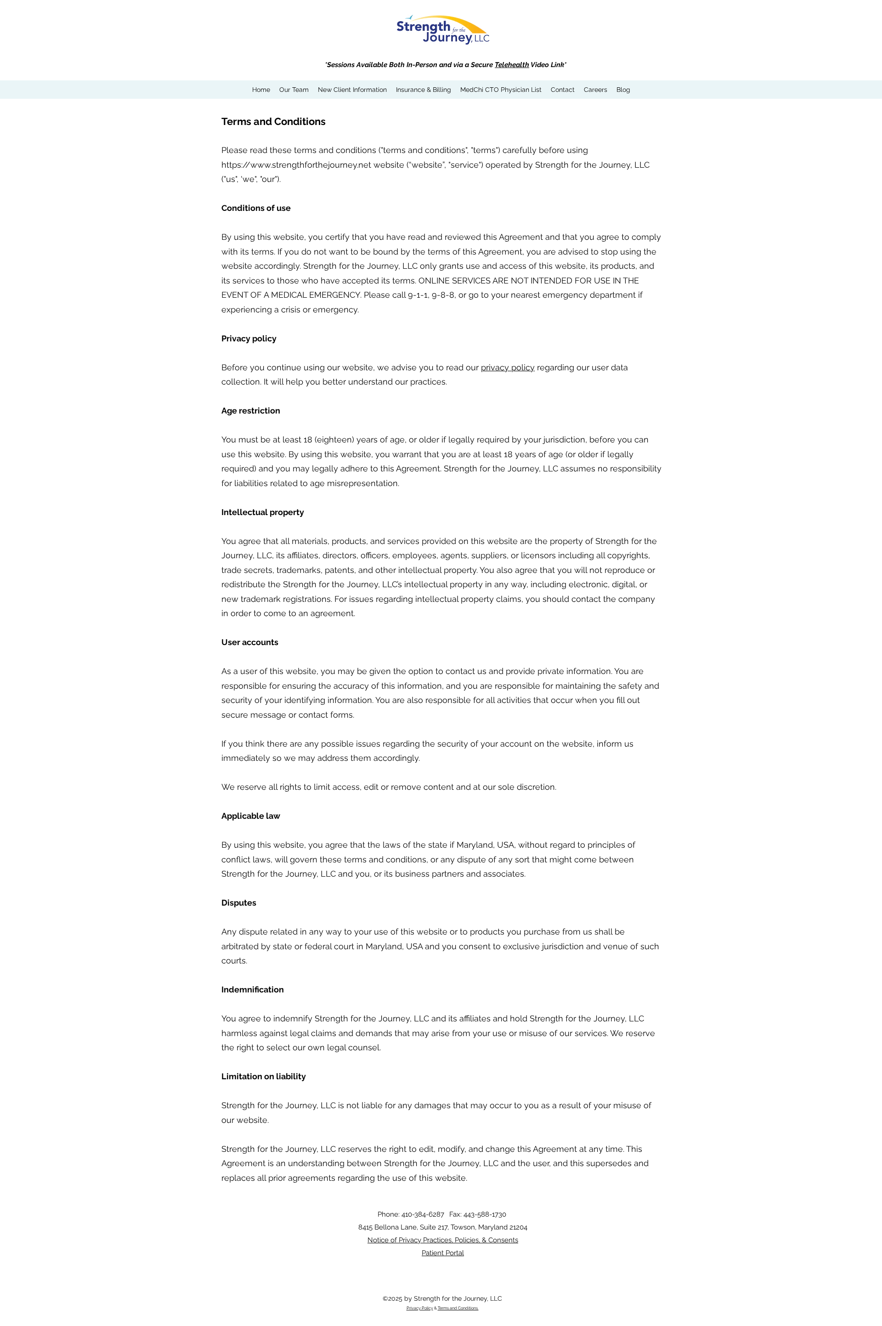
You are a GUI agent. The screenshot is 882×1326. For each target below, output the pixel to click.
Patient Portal (443, 1253)
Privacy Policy (420, 1308)
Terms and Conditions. (458, 1308)
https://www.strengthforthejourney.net (296, 165)
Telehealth (512, 65)
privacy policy (508, 367)
